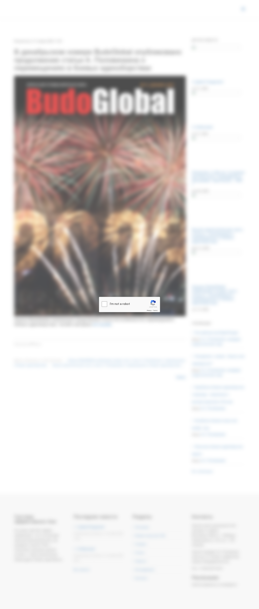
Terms (155, 310)
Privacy (149, 310)
